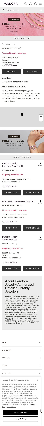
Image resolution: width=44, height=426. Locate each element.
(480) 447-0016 (11, 262)
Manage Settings (20, 419)
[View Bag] (35, 3)
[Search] (25, 3)
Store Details (32, 192)
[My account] (30, 3)
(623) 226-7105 (11, 186)
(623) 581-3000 (10, 65)
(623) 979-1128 (11, 222)
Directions (11, 71)
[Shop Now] (22, 141)
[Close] (37, 380)
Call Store (32, 71)
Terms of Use (11, 407)
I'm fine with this (20, 413)
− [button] (41, 119)
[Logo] (11, 3)
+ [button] (41, 116)
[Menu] (40, 3)
